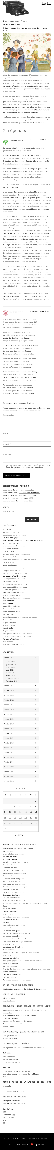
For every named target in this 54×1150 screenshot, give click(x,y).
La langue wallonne (12, 1089)
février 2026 (12, 678)
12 (20, 812)
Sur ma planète (10, 966)
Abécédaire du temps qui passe (18, 848)
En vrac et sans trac (13, 892)
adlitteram (8, 851)
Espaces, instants (11, 895)
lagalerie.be (9, 1001)
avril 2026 (11, 673)
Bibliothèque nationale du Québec (19, 1015)
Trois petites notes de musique (18, 636)
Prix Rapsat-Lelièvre (13, 1062)
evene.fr (7, 1086)
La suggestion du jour (14, 579)
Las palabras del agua (14, 925)
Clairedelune (9, 876)
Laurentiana (8, 928)
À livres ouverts (11, 548)
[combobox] (14, 519)
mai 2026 (10, 670)
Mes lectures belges (13, 595)
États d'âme (8, 551)
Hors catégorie (10, 565)
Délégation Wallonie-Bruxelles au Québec (23, 1047)
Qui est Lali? (9, 614)
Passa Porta (8, 1026)
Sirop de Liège (10, 1038)
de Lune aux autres (12, 881)
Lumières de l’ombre (13, 947)
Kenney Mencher (10, 911)
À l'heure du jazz (11, 543)
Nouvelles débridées (13, 606)
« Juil (19, 835)
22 (36, 818)
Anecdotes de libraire (14, 532)
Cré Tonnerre (9, 1057)
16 (5, 818)
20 (26, 818)
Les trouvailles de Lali (15, 587)
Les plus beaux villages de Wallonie (21, 1074)
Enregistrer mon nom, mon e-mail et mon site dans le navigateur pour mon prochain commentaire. (28, 467)
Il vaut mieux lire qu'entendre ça (20, 568)
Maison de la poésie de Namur (17, 1021)
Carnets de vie (10, 867)
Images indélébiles (12, 570)
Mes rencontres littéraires (16, 598)
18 (15, 818)
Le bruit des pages (12, 930)
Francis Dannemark (11, 1018)
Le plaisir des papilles (15, 584)
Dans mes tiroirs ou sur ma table (19, 559)
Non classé (8, 603)
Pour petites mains (12, 611)
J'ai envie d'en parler (14, 900)
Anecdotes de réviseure (14, 535)
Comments (9, 1114)
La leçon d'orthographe (14, 576)
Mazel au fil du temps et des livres (21, 952)
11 (15, 812)
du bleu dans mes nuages (15, 887)
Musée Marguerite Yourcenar (16, 1024)
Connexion (8, 511)
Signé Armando (9, 622)
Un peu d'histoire (11, 639)
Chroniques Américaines (14, 873)
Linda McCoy (8, 944)
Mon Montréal (9, 601)
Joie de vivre (9, 909)
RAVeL (5, 1077)
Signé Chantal (9, 625)
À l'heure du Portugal (14, 546)
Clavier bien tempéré (13, 878)
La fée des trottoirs (23, 490)
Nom (5, 434)
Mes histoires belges (13, 592)
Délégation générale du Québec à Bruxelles (24, 989)
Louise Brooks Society (14, 1103)
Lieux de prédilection (14, 590)
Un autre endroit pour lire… (17, 980)
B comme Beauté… (10, 859)
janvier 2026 (12, 681)
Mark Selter (8, 950)
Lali (46, 3)
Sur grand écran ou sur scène (17, 633)
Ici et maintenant (11, 898)
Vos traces (8, 642)
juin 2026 (10, 667)
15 (36, 812)
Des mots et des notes (14, 884)
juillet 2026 (12, 664)
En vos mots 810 (11, 24)
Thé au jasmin (9, 977)
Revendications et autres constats (20, 617)
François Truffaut (11, 1101)
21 (31, 818)
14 (31, 812)
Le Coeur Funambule (12, 936)
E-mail (7, 444)
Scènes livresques (11, 620)
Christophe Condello (13, 870)
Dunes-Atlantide (10, 889)
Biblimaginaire (10, 865)
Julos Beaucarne (10, 1059)
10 (10, 812)
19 (20, 818)
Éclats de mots (10, 857)
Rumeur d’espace (10, 963)
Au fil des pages (11, 538)
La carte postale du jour (15, 573)
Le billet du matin (12, 581)
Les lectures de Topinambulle (17, 941)
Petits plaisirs (10, 609)
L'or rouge (8, 914)
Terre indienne (10, 972)
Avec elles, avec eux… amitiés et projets (24, 540)
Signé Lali (8, 628)
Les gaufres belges (12, 1036)
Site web (7, 455)
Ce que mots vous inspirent (16, 554)
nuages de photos (11, 958)
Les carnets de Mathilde (15, 939)
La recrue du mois (11, 920)
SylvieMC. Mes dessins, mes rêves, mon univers (26, 969)
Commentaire (9, 415)
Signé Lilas (8, 631)
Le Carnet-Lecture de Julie (16, 933)
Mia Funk (7, 955)
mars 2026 (10, 675)
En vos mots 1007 (24, 498)
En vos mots (8, 562)
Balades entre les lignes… (16, 862)
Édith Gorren (9, 998)
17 (10, 818)
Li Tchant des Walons (13, 1091)
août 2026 (10, 662)
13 (26, 812)
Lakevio (6, 922)
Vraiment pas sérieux (13, 644)
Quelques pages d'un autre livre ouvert (22, 961)
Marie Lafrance (42, 89)
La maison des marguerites (16, 917)
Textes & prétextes (12, 974)
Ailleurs (7, 529)
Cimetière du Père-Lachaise (16, 1071)
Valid (8, 1117)
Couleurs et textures (13, 557)
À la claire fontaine (13, 854)
